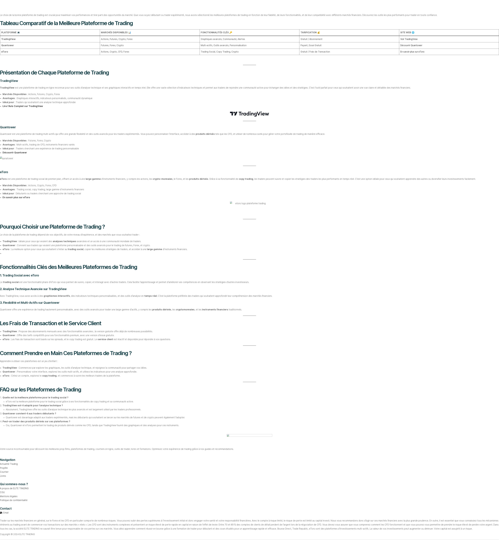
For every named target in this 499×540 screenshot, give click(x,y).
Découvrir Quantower (411, 45)
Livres (225, 6)
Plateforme (153, 6)
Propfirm (134, 6)
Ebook (241, 6)
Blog (256, 6)
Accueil (116, 6)
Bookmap (173, 6)
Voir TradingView (409, 39)
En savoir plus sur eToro (412, 51)
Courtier (192, 6)
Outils (209, 6)
